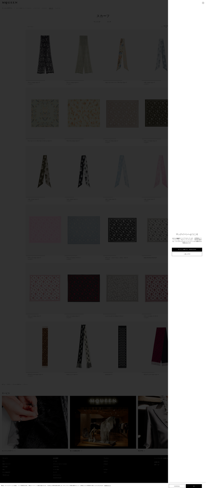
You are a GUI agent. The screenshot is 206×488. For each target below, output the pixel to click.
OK (193, 486)
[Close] (203, 3)
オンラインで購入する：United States (187, 249)
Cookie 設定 (177, 486)
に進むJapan (187, 254)
